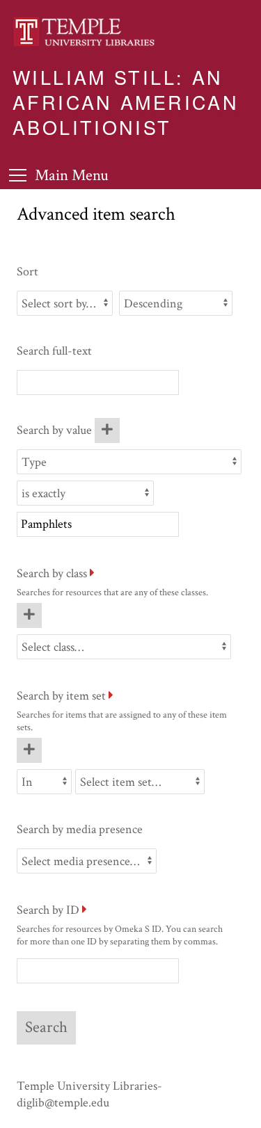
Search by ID (48, 910)
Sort (27, 272)
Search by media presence (80, 829)
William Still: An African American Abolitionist (126, 101)
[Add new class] (29, 615)
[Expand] (92, 573)
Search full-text (54, 351)
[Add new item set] (29, 750)
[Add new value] (107, 430)
